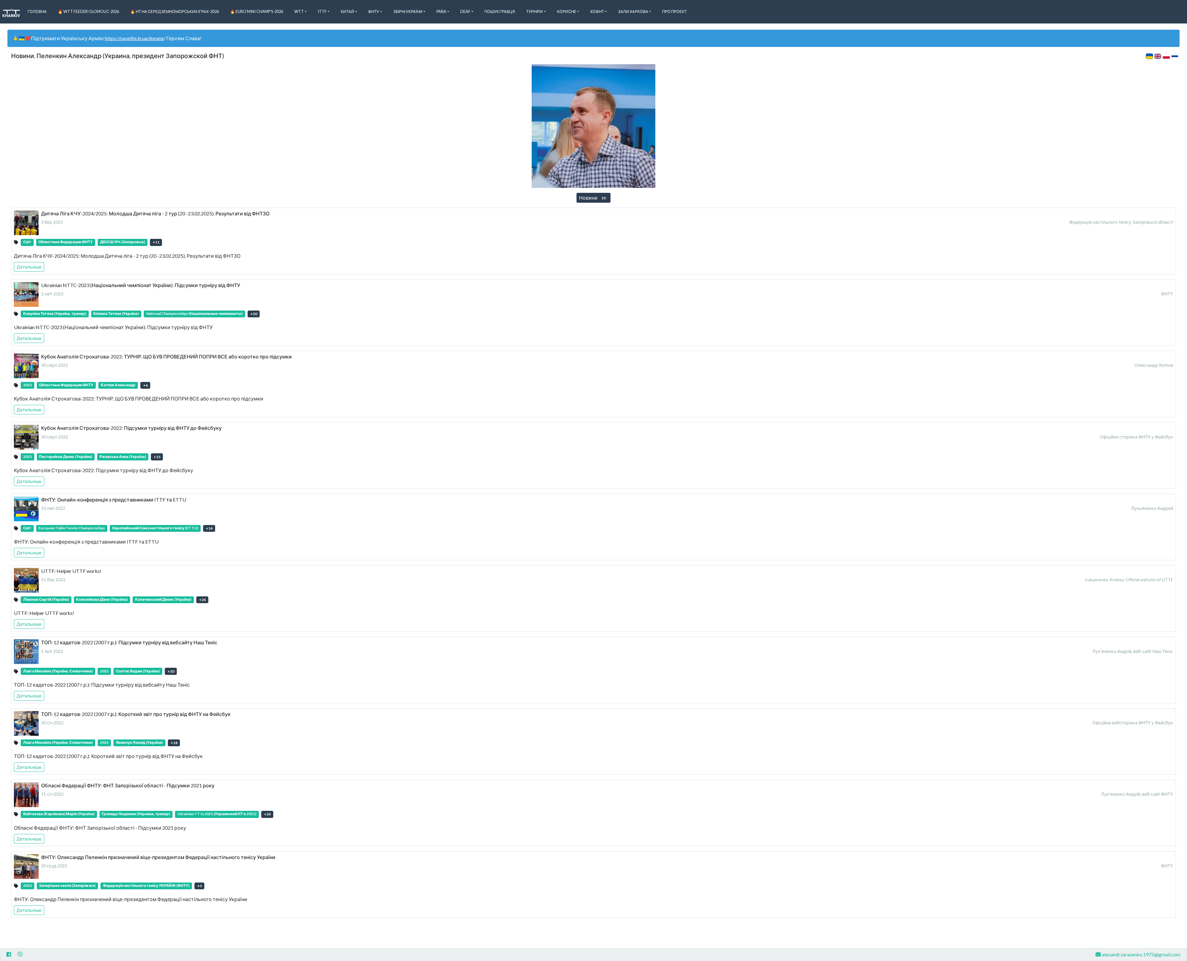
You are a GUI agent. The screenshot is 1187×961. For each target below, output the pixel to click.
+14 (209, 528)
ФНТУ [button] (373, 11)
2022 (27, 385)
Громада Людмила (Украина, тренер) (136, 813)
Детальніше (29, 266)
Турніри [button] (534, 11)
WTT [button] (299, 11)
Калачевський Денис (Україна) (163, 599)
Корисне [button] (566, 11)
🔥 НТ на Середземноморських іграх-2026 (174, 11)
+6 (145, 385)
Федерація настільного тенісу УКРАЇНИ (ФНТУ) (146, 885)
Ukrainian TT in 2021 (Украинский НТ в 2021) (216, 813)
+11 (156, 242)
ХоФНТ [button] (597, 11)
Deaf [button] (465, 11)
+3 (199, 885)
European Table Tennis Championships (71, 528)
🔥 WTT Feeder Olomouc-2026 (88, 11)
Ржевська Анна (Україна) (123, 456)
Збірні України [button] (408, 11)
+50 (253, 313)
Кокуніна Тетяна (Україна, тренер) (54, 313)
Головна (37, 11)
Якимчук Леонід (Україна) (139, 742)
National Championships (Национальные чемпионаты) (194, 313)
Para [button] (441, 11)
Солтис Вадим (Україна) (138, 671)
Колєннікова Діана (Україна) (102, 599)
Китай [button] (347, 11)
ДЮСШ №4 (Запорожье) (122, 241)
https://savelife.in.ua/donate (134, 38)
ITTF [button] (322, 11)
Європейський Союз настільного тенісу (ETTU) (155, 528)
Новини (592, 198)
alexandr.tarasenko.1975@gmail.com (1141, 954)
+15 (157, 457)
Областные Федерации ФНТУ (65, 241)
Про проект (674, 11)
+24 (202, 599)
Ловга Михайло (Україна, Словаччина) (58, 671)
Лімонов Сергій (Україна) (46, 599)
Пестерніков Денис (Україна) (65, 456)
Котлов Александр (118, 385)
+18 (174, 742)
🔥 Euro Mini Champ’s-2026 (256, 11)
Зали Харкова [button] (633, 11)
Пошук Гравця (499, 11)
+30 (171, 671)
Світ (27, 241)
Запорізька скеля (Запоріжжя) (67, 885)
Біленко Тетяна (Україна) (116, 313)
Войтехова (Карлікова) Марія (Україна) (59, 813)
